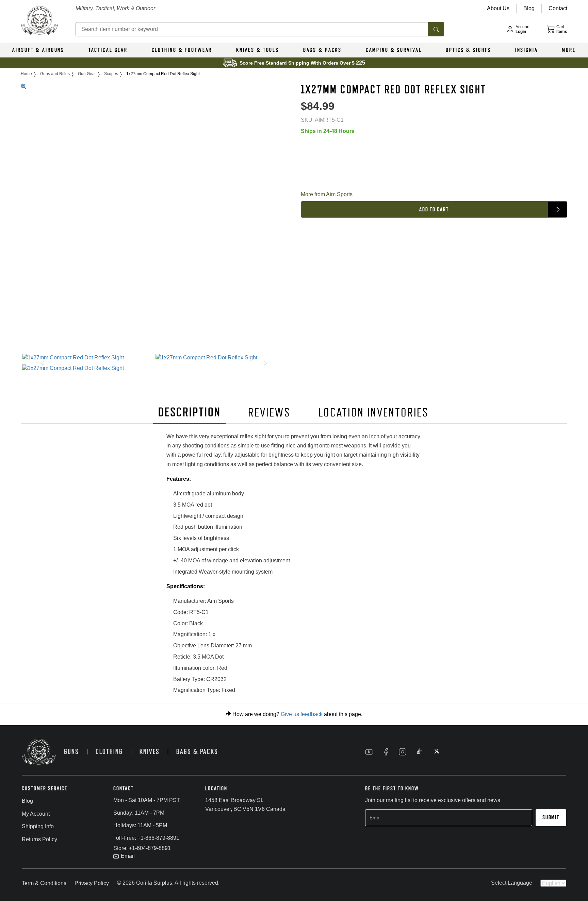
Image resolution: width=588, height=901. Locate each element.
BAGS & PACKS (322, 50)
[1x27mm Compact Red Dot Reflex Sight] (87, 358)
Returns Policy (39, 839)
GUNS (71, 751)
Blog (27, 801)
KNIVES (150, 751)
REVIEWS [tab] (269, 413)
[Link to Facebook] (386, 752)
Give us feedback (302, 714)
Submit (550, 817)
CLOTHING (109, 751)
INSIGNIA (526, 50)
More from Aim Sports (327, 194)
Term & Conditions (44, 883)
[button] (41, 363)
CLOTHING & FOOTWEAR (182, 50)
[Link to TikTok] (419, 752)
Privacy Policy (92, 883)
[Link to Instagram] (402, 752)
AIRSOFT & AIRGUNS (38, 50)
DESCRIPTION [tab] (189, 412)
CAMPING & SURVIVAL (394, 50)
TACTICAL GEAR (108, 50)
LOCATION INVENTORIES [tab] (373, 413)
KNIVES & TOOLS (257, 50)
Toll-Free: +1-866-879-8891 (146, 838)
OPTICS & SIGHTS (468, 50)
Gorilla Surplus (154, 883)
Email (128, 856)
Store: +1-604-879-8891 (142, 848)
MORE (569, 50)
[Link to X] (436, 752)
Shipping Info (38, 826)
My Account (36, 814)
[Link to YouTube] (369, 752)
